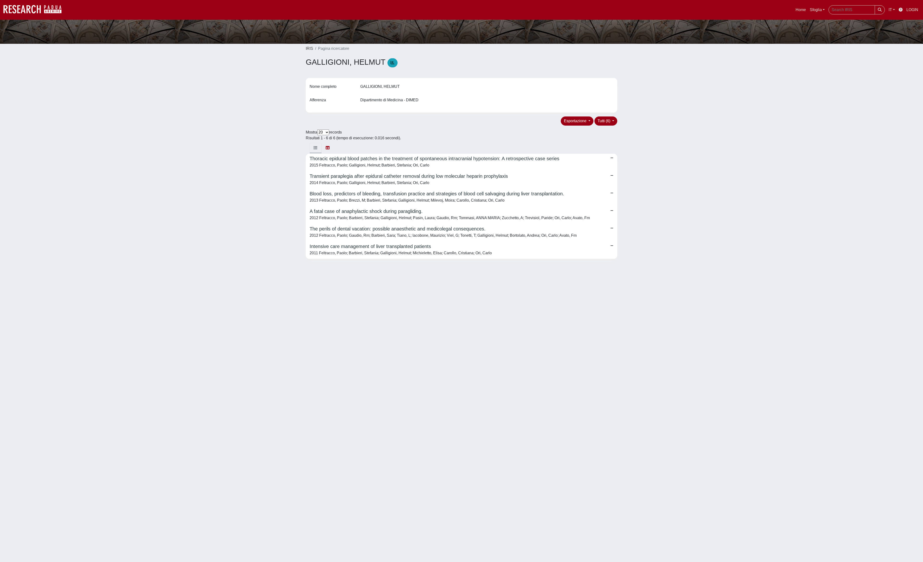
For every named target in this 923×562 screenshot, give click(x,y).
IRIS (309, 48)
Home (801, 10)
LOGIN (912, 10)
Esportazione (575, 121)
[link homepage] (35, 10)
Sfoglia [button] (816, 10)
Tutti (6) (604, 121)
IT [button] (890, 10)
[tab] (316, 148)
